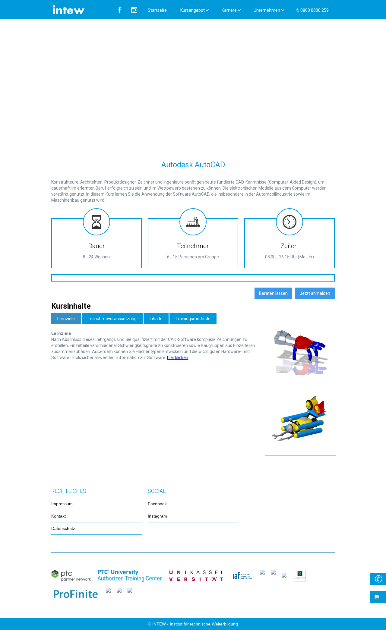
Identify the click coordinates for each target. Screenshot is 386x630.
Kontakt (58, 516)
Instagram (157, 516)
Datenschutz (63, 528)
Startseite (157, 10)
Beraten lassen (273, 293)
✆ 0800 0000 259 (312, 10)
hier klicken (177, 357)
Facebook (157, 503)
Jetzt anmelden (315, 293)
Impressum (62, 503)
